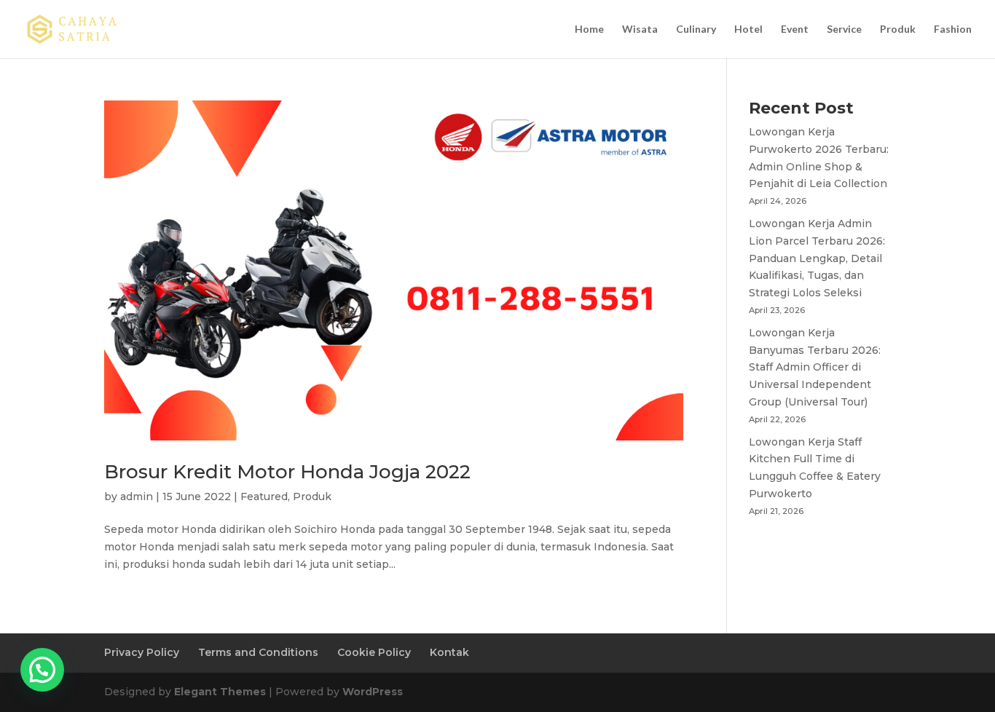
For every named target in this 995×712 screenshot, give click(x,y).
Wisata (640, 29)
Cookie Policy (374, 652)
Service (844, 29)
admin (136, 496)
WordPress (372, 691)
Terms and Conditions (258, 652)
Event (795, 29)
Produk (898, 29)
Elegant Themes (220, 691)
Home (589, 29)
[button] (42, 670)
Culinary (696, 29)
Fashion (953, 29)
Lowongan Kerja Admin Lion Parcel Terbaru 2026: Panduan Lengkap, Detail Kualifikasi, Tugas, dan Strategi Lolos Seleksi (817, 258)
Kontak (449, 652)
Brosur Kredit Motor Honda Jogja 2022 (287, 471)
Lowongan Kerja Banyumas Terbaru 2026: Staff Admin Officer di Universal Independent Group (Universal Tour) (815, 367)
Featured (264, 496)
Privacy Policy (141, 652)
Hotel (748, 29)
